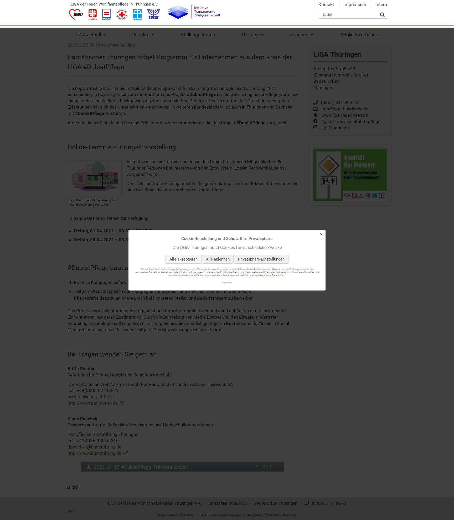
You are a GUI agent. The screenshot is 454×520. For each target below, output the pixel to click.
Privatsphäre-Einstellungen (261, 259)
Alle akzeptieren (183, 259)
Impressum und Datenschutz (270, 275)
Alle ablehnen (218, 259)
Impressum (227, 282)
